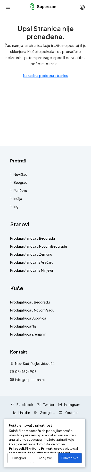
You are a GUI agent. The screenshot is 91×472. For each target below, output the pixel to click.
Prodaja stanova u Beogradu (32, 238)
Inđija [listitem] (18, 198)
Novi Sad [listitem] (20, 174)
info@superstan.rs (30, 379)
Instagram (72, 404)
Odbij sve (44, 458)
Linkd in (24, 412)
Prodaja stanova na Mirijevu (31, 270)
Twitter (48, 404)
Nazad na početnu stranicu (45, 75)
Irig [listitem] (16, 206)
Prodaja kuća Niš (23, 326)
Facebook (24, 404)
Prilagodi (19, 458)
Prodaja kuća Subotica (28, 318)
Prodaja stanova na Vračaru (31, 262)
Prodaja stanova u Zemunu (31, 254)
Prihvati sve (69, 458)
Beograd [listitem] (20, 182)
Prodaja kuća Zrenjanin (28, 334)
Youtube (71, 412)
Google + (47, 412)
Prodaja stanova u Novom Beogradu (38, 246)
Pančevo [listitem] (20, 190)
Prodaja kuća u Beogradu (30, 302)
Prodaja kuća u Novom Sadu (32, 310)
